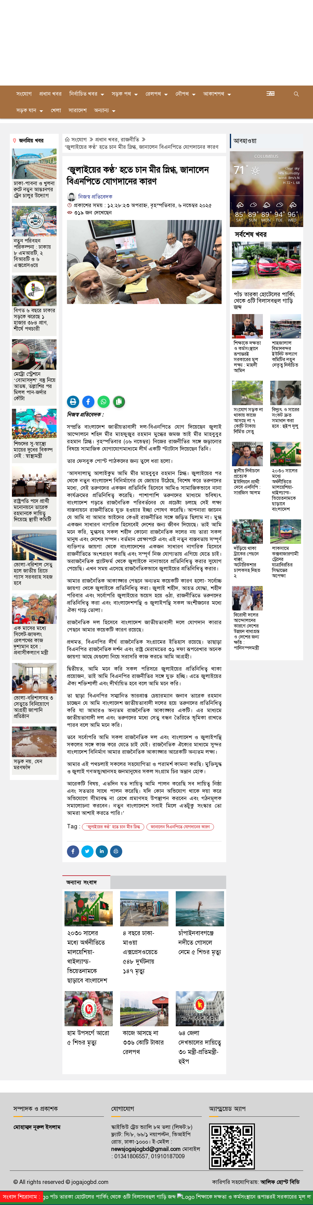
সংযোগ (24, 93)
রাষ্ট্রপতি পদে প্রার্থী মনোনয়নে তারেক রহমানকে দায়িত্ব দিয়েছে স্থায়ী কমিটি (32, 510)
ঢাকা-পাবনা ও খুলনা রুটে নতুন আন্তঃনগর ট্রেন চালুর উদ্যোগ (34, 189)
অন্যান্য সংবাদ (81, 882)
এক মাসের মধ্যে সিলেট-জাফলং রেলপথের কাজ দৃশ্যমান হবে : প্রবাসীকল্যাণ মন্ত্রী (31, 640)
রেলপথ (153, 93)
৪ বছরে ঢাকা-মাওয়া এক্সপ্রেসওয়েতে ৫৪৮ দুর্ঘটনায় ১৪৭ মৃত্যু (140, 952)
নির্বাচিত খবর (83, 93)
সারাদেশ (78, 110)
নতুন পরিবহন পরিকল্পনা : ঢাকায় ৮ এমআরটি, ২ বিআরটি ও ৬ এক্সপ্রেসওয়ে (32, 253)
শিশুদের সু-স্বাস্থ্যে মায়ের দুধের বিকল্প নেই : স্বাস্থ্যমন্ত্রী (33, 450)
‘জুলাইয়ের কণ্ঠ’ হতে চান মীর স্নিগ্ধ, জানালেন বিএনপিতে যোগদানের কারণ (141, 147)
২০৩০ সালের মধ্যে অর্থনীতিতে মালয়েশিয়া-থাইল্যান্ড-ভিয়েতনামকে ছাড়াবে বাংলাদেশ (284, 490)
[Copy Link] (119, 402)
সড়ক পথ (121, 93)
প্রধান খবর (50, 93)
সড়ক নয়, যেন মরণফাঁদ (28, 764)
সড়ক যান (26, 110)
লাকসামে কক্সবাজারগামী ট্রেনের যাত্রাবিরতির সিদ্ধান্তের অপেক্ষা (285, 562)
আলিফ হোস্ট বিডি (279, 1182)
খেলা (56, 110)
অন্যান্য (101, 110)
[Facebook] (73, 851)
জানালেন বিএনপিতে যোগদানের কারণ (180, 827)
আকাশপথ (213, 93)
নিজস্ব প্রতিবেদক (94, 196)
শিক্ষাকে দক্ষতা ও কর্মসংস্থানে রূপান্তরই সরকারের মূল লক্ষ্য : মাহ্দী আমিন (247, 357)
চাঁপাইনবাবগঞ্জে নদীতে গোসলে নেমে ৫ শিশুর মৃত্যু (200, 942)
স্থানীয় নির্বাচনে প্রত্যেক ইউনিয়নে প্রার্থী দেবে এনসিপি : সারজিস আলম (247, 482)
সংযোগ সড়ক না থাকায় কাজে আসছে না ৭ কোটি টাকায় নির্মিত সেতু (248, 421)
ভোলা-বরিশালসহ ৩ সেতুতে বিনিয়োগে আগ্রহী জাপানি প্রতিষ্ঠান (33, 707)
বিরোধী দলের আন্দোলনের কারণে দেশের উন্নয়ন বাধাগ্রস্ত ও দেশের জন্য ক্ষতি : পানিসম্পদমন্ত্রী (246, 631)
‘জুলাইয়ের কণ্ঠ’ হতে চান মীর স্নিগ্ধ (113, 827)
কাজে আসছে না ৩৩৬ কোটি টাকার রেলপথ (143, 1042)
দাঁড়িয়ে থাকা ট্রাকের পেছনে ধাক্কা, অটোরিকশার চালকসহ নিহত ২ (247, 562)
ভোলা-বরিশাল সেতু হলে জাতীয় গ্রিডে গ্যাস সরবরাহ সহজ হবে (33, 574)
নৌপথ (182, 93)
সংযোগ (79, 139)
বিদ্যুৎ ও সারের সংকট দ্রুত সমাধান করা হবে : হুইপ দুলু (285, 418)
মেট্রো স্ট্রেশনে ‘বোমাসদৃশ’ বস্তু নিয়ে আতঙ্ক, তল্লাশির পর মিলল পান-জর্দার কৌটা (35, 386)
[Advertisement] (156, 43)
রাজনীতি (130, 139)
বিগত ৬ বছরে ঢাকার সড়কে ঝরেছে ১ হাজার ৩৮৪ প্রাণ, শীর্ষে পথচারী (34, 319)
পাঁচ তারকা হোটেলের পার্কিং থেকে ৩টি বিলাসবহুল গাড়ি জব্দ (264, 301)
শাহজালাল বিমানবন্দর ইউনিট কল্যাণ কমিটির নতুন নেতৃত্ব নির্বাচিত (285, 354)
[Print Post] (73, 402)
